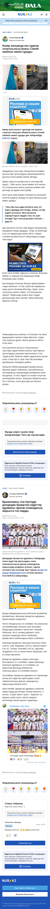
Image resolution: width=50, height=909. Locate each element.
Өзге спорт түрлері (16, 488)
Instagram (27, 475)
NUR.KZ (6, 138)
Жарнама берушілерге (25, 894)
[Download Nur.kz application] (25, 5)
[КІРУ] (46, 14)
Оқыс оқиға (7, 32)
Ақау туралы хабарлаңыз (25, 888)
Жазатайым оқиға (20, 32)
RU (42, 15)
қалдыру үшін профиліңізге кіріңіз (19, 443)
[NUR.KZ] (25, 14)
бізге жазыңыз (30, 393)
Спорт (4, 488)
